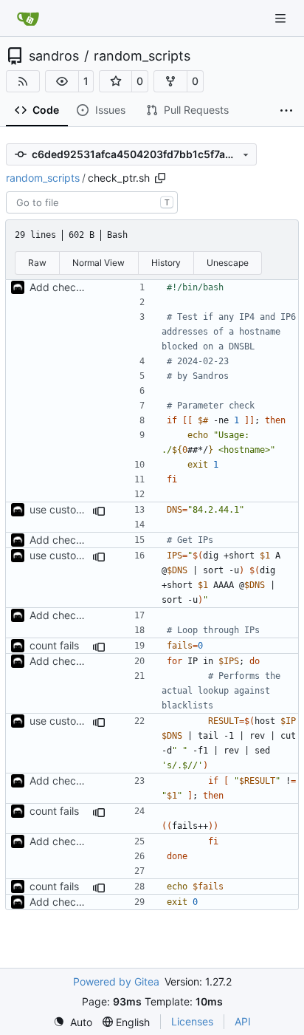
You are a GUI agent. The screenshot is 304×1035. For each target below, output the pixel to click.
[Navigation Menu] (282, 18)
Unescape (228, 262)
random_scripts (142, 56)
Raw (37, 262)
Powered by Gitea (116, 981)
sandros (54, 56)
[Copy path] (160, 178)
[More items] (286, 110)
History (166, 262)
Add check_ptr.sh (72, 287)
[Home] (28, 18)
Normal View (98, 262)
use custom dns (68, 509)
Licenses (192, 1021)
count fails (54, 645)
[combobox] (92, 202)
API (243, 1021)
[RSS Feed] (23, 81)
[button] (62, 81)
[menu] (72, 1022)
